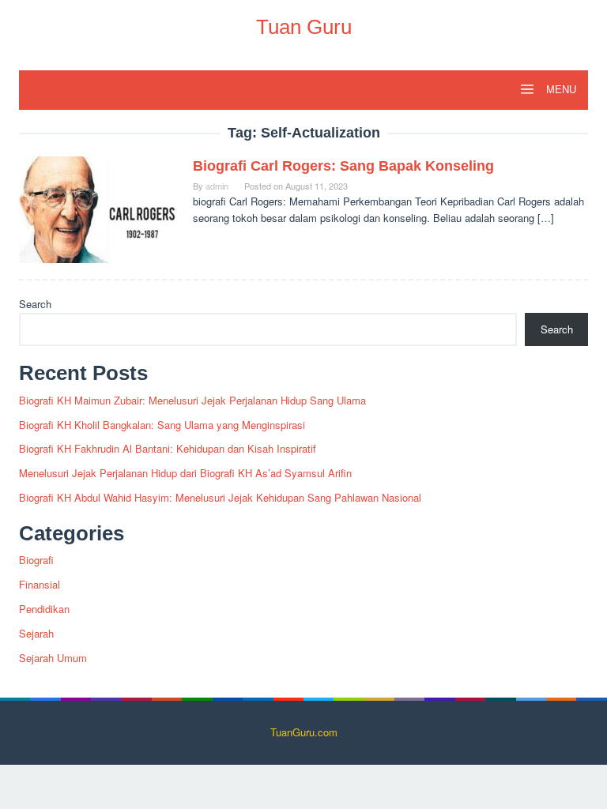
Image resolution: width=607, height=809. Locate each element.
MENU (559, 90)
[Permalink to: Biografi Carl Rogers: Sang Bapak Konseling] (98, 208)
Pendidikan (44, 608)
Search (35, 303)
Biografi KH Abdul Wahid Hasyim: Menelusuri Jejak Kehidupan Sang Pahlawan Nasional (220, 497)
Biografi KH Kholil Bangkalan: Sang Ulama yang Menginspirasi (162, 424)
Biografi (36, 559)
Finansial (39, 584)
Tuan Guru (304, 27)
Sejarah (36, 633)
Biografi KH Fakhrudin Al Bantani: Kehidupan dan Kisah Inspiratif (167, 448)
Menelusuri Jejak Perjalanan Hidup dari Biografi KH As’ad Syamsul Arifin (185, 472)
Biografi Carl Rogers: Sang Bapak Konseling (343, 166)
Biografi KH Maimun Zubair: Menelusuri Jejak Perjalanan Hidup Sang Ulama (192, 400)
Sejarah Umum (53, 657)
